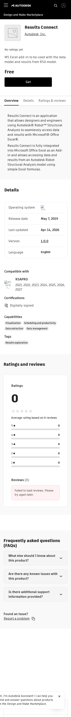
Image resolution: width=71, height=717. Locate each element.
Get (28, 82)
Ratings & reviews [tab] (52, 100)
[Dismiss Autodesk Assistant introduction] (59, 696)
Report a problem (17, 618)
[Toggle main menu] (6, 5)
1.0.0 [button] (44, 241)
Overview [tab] (11, 100)
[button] (35, 558)
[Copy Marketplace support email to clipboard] (33, 619)
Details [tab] (28, 100)
